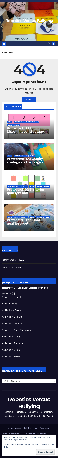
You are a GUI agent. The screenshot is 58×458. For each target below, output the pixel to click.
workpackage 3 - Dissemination (27, 122)
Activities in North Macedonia (16, 330)
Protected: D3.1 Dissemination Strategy (25, 129)
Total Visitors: (9, 267)
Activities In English (11, 297)
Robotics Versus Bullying (29, 20)
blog (9, 122)
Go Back (29, 99)
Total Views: (8, 260)
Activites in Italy (9, 303)
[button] (49, 43)
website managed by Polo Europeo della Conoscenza (29, 428)
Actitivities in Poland (12, 310)
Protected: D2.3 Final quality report (23, 221)
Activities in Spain (11, 350)
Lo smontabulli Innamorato (35, 434)
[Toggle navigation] (27, 44)
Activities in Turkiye (11, 356)
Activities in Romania (12, 343)
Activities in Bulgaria (12, 317)
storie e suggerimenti (11, 434)
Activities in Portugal (12, 337)
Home (4, 52)
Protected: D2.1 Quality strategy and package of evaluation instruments (26, 162)
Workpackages (13, 125)
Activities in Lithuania (12, 323)
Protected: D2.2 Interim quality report (25, 191)
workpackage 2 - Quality (24, 156)
